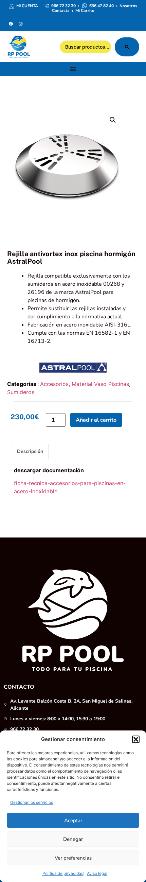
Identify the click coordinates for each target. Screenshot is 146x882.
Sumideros (20, 392)
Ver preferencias (73, 857)
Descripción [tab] (30, 451)
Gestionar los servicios (31, 802)
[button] (135, 739)
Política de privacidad (63, 873)
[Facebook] (11, 24)
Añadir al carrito (96, 420)
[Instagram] (21, 24)
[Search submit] (127, 46)
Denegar (73, 839)
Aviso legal (97, 873)
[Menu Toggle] (73, 69)
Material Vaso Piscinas (100, 384)
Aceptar (73, 820)
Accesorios (54, 384)
